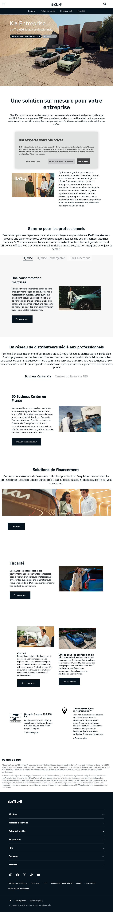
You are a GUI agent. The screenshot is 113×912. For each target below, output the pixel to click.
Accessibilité (91, 883)
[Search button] (104, 4)
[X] (24, 875)
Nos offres (48, 36)
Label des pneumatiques (17, 883)
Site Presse (35, 883)
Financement (66, 11)
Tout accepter (83, 161)
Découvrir (16, 526)
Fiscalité (81, 11)
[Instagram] (11, 875)
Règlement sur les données (18, 888)
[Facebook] (17, 875)
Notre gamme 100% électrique (25, 36)
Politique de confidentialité (61, 883)
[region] (56, 150)
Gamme (31, 11)
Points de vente (48, 11)
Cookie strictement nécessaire (61, 161)
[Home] (10, 900)
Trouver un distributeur (26, 442)
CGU (45, 883)
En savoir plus (22, 319)
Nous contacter (28, 683)
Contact (21, 653)
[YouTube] (38, 875)
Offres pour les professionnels (76, 654)
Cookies (79, 883)
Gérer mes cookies (33, 161)
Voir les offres (69, 681)
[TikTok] (31, 875)
